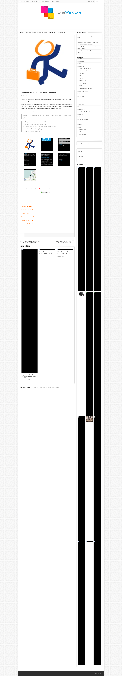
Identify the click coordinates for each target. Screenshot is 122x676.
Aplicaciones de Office (85, 111)
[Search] (103, 1)
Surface (37, 1)
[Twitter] (90, 2)
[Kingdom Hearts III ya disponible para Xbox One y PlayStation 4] (81, 478)
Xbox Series (83, 134)
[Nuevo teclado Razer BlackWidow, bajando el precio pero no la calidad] (97, 478)
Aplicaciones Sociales (85, 70)
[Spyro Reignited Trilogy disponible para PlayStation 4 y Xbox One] (81, 603)
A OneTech (81, 61)
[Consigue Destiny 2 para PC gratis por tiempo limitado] (89, 229)
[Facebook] (88, 2)
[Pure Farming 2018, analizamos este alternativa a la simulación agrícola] (89, 541)
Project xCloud (83, 129)
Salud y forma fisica (84, 85)
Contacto (57, 1)
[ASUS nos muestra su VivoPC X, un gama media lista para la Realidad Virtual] (81, 294)
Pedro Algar (25, 95)
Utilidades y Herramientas (37, 32)
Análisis (81, 63)
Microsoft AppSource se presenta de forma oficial (45, 252)
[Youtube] (91, 2)
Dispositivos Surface (84, 101)
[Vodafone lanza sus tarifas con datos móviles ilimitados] (97, 229)
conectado (44, 387)
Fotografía (82, 75)
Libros (81, 78)
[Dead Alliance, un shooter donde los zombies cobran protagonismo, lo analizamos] (89, 419)
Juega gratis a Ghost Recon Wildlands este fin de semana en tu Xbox (29, 376)
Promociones (82, 117)
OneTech (52, 1)
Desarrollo (81, 96)
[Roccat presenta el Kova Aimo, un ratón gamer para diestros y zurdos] (89, 354)
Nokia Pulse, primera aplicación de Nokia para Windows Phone (31, 241)
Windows (20, 1)
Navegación (83, 83)
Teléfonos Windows (83, 119)
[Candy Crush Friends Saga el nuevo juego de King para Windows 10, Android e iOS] (97, 354)
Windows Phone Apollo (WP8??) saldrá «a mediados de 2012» (63, 241)
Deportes (82, 73)
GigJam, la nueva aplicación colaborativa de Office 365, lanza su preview (64, 253)
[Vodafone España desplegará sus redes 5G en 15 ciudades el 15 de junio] (97, 603)
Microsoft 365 (27, 1)
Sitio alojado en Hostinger (83, 143)
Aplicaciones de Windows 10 (86, 68)
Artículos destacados (45, 1)
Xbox (80, 127)
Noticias (81, 114)
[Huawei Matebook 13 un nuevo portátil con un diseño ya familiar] (81, 229)
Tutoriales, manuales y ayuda (85, 122)
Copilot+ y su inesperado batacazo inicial (87, 40)
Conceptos (81, 94)
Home (22, 32)
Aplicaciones (28, 32)
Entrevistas (81, 104)
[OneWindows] (61, 12)
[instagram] (93, 2)
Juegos (80, 106)
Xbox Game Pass (84, 131)
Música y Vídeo (83, 80)
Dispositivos (82, 99)
